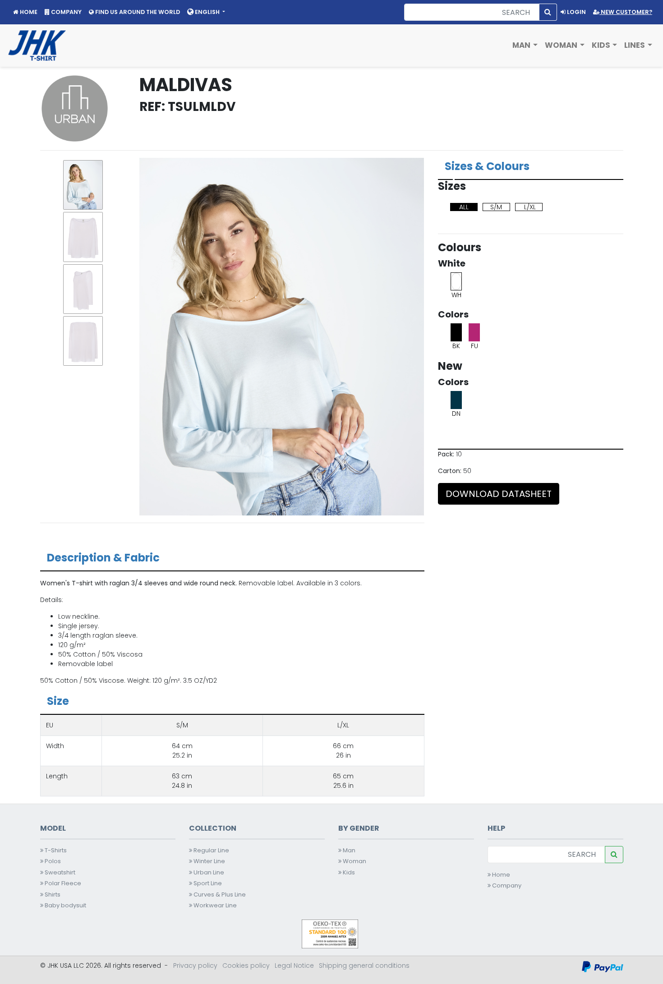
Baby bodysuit (64, 905)
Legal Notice (294, 965)
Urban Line (208, 872)
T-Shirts (55, 850)
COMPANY (66, 12)
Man (348, 850)
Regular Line (210, 850)
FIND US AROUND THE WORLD (137, 12)
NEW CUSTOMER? (625, 12)
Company (506, 885)
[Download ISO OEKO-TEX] (330, 933)
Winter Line (208, 861)
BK (456, 345)
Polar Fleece (62, 883)
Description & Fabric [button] (103, 557)
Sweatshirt (59, 872)
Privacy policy (195, 965)
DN (456, 413)
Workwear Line (214, 905)
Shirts (51, 894)
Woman (353, 861)
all (464, 207)
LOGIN (576, 12)
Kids (348, 872)
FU (474, 345)
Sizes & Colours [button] (487, 166)
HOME (27, 12)
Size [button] (58, 701)
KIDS (602, 45)
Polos (52, 861)
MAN (522, 45)
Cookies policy (246, 965)
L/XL (530, 207)
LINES (635, 45)
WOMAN (562, 45)
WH (456, 294)
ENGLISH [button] (207, 12)
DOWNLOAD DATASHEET (499, 493)
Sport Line (207, 883)
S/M (496, 207)
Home (500, 874)
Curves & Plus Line (219, 894)
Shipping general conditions (364, 965)
